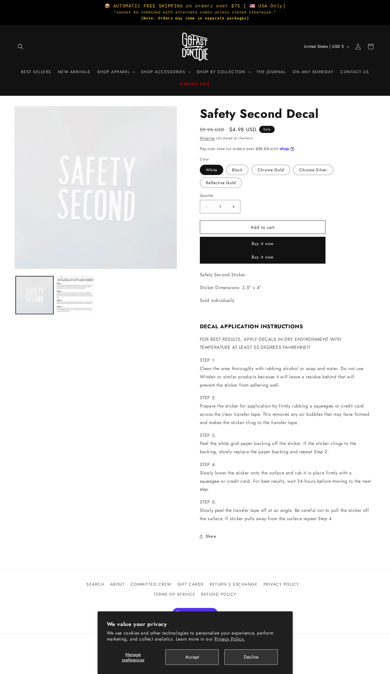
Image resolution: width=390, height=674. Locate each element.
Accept (192, 657)
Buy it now (263, 243)
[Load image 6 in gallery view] (75, 295)
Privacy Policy (281, 584)
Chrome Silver (313, 170)
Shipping (207, 138)
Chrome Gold (271, 170)
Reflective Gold (221, 183)
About (117, 584)
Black (237, 170)
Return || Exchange (234, 584)
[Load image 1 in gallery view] (34, 295)
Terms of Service (174, 594)
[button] (20, 46)
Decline (251, 657)
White (211, 170)
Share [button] (211, 536)
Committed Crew (151, 584)
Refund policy (218, 594)
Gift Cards (191, 584)
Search (95, 584)
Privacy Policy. (229, 639)
